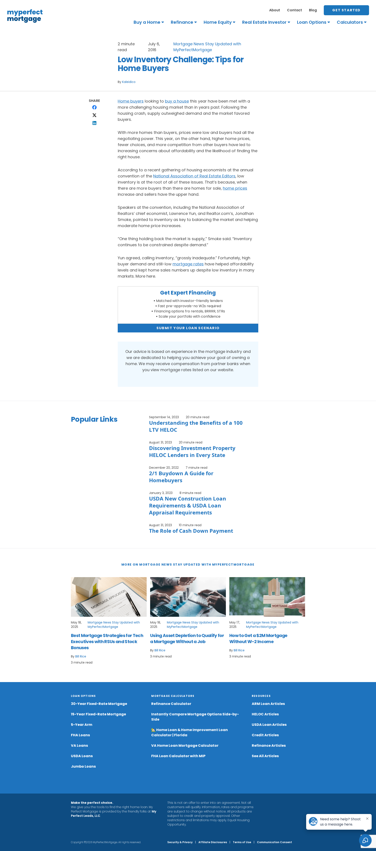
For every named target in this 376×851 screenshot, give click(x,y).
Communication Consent (274, 842)
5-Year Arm (81, 724)
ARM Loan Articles (268, 703)
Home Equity (218, 22)
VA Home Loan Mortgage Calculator (184, 745)
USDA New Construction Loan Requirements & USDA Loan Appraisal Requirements (187, 505)
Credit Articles (265, 735)
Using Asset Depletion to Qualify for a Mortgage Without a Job (187, 638)
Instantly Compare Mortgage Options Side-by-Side (195, 717)
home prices (235, 188)
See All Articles (265, 755)
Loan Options (311, 22)
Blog (313, 10)
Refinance (182, 22)
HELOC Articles (265, 714)
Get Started (346, 10)
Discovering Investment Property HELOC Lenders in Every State (192, 451)
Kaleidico (129, 82)
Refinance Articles (269, 745)
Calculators (350, 22)
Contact (294, 10)
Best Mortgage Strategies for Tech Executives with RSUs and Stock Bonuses (107, 641)
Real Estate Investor (264, 22)
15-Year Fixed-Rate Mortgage (98, 714)
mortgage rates (188, 264)
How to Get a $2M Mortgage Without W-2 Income (258, 638)
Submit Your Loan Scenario (188, 327)
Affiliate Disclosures (212, 842)
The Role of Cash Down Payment (191, 530)
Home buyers (131, 101)
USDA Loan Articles (269, 724)
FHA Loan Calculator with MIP (178, 755)
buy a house (177, 101)
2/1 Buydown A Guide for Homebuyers (181, 477)
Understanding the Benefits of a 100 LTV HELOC (196, 426)
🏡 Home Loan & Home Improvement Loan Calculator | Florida (189, 732)
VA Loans (79, 745)
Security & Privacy (180, 842)
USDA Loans (82, 755)
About (274, 10)
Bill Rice (80, 656)
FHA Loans (80, 735)
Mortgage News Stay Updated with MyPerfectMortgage (114, 624)
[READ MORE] (109, 597)
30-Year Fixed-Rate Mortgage (99, 703)
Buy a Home (147, 22)
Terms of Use (242, 842)
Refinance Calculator (171, 703)
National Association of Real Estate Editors (194, 176)
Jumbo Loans (83, 766)
